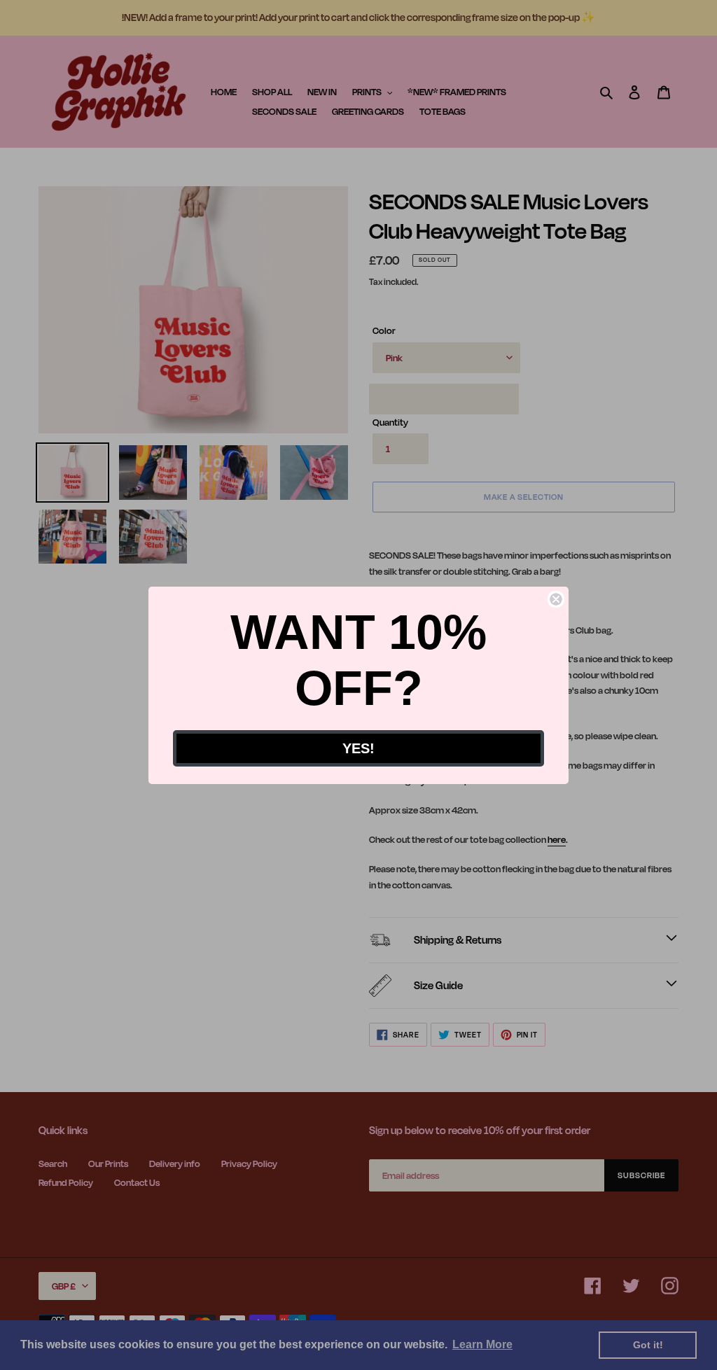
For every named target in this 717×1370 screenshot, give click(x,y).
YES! (358, 748)
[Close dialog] (556, 599)
